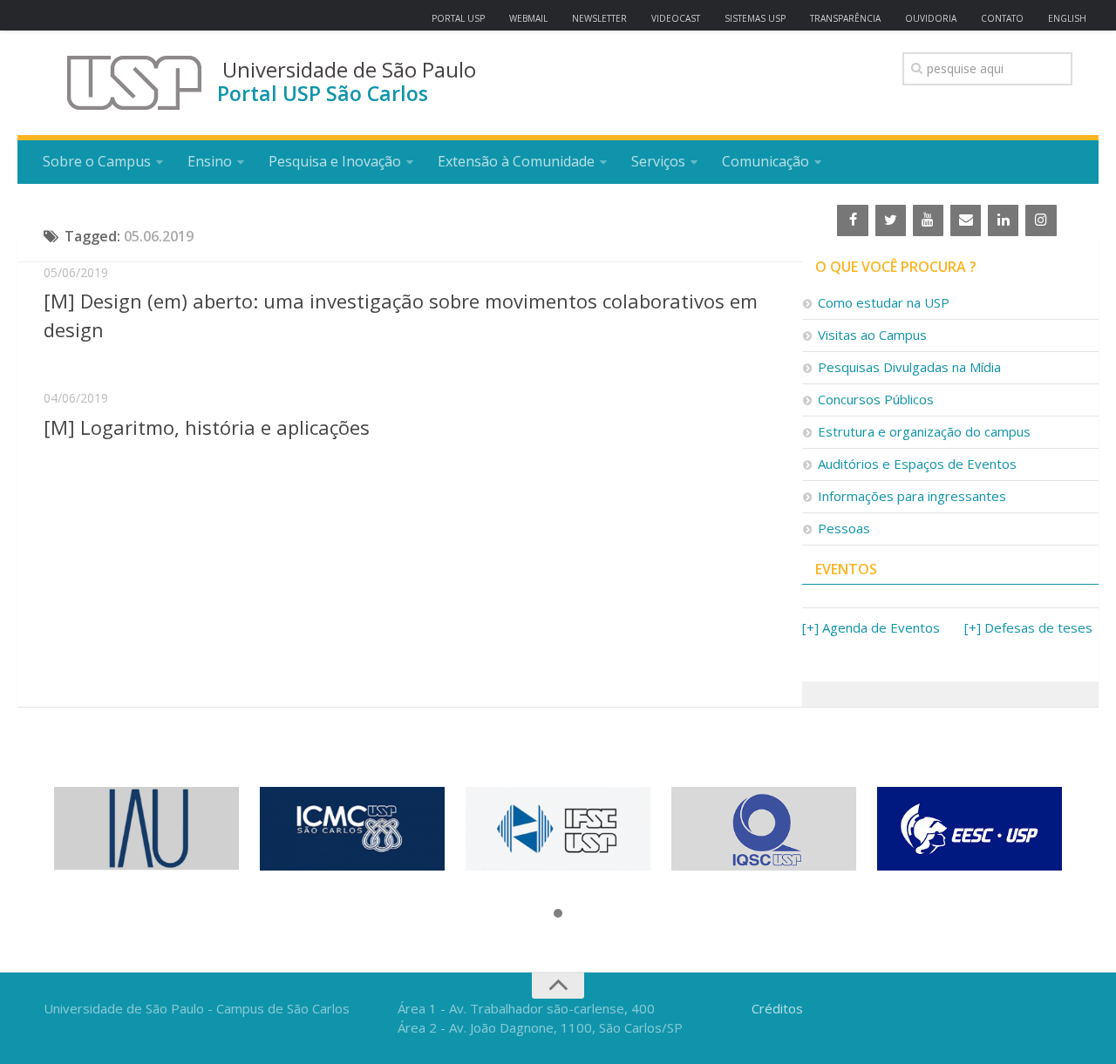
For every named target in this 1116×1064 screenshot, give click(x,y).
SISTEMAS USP (755, 18)
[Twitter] (890, 220)
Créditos (777, 1008)
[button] (558, 914)
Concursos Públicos (876, 399)
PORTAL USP (458, 18)
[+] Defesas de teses (1028, 627)
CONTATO (1002, 18)
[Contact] (965, 220)
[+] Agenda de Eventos (871, 627)
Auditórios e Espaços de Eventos (917, 463)
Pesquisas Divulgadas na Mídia (909, 367)
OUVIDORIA (930, 18)
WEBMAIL (528, 18)
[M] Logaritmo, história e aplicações (207, 427)
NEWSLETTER (599, 18)
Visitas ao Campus (872, 334)
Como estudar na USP (883, 302)
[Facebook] (852, 220)
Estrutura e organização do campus (924, 431)
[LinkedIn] (1003, 220)
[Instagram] (1040, 220)
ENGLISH (1067, 18)
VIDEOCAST (675, 18)
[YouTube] (928, 220)
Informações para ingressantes (912, 496)
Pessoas (844, 528)
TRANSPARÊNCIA (845, 18)
